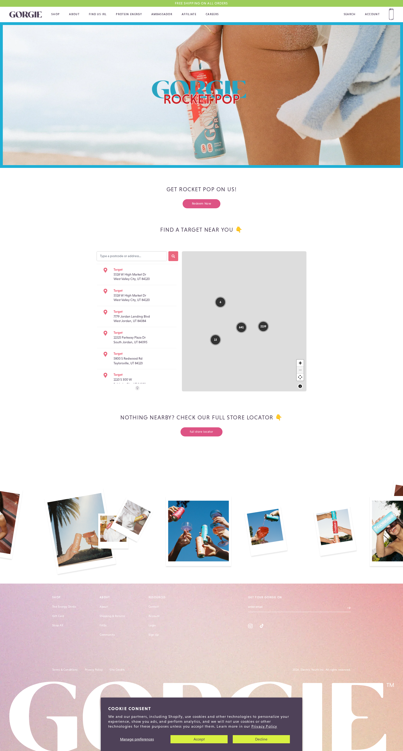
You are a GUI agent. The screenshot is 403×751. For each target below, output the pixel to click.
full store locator (201, 431)
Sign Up (154, 634)
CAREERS (212, 14)
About (74, 14)
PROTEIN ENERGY (129, 14)
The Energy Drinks (64, 606)
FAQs (103, 625)
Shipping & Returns (112, 616)
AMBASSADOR (161, 14)
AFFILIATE (189, 14)
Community (107, 634)
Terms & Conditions (65, 669)
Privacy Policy (264, 726)
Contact (154, 606)
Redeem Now (201, 203)
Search (350, 14)
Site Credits (117, 669)
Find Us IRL (98, 14)
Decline (261, 739)
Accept (199, 739)
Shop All (57, 625)
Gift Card (58, 616)
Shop (55, 14)
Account (372, 14)
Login (152, 625)
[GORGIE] (25, 14)
